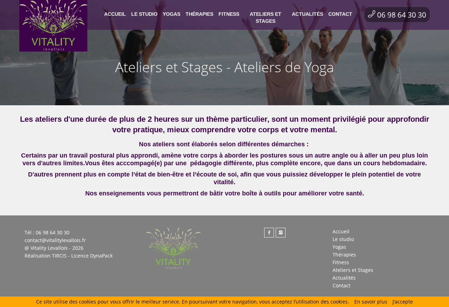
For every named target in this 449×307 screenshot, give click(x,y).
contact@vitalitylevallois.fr (55, 240)
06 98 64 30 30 (401, 15)
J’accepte (403, 301)
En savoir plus (370, 301)
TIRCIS (59, 255)
